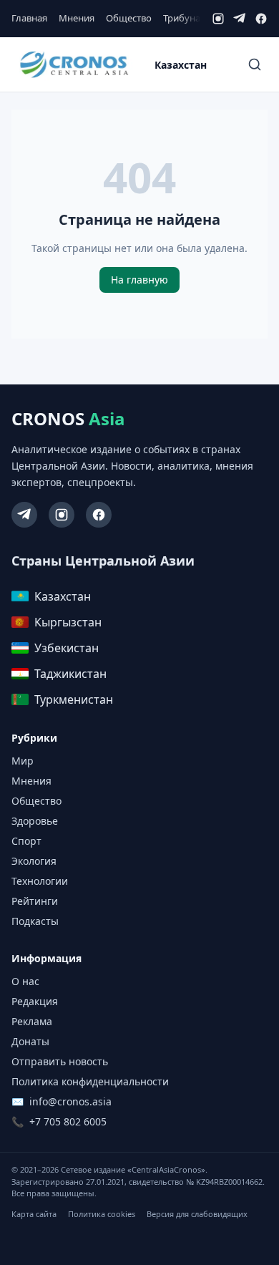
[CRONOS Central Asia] (73, 65)
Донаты (30, 1041)
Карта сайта (34, 1213)
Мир (22, 760)
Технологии (39, 881)
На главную (139, 279)
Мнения (76, 17)
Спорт (26, 841)
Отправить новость (59, 1061)
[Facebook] (261, 18)
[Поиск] (255, 64)
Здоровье (34, 821)
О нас (25, 981)
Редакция (34, 1001)
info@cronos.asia (70, 1101)
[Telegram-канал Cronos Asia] (24, 515)
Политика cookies (101, 1213)
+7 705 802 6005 (68, 1121)
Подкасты (35, 921)
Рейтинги (34, 901)
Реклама (31, 1021)
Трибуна (181, 17)
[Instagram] (218, 18)
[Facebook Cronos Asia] (99, 515)
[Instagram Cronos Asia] (61, 515)
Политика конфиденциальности (90, 1081)
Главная (29, 17)
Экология (34, 861)
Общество (129, 17)
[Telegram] (239, 18)
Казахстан (181, 65)
